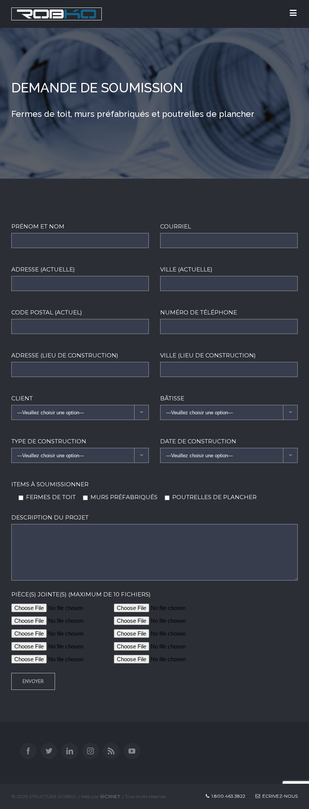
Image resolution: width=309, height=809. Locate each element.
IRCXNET (110, 796)
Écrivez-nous (279, 796)
